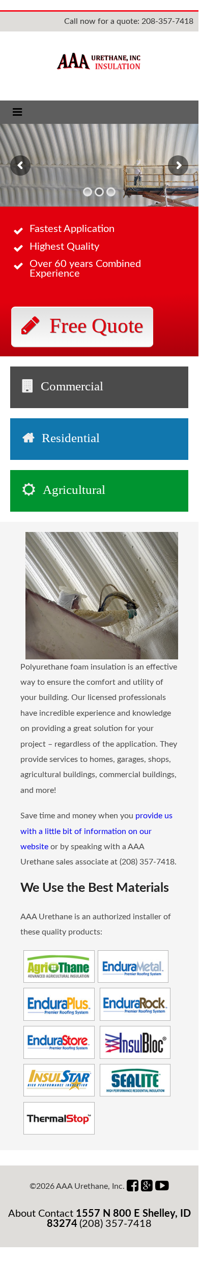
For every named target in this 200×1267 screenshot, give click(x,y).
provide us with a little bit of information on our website (96, 831)
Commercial (72, 386)
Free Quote (96, 325)
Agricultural (74, 489)
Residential (71, 437)
